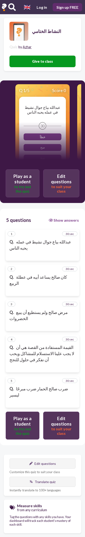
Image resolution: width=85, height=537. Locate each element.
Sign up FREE (67, 7)
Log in (42, 7)
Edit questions (45, 464)
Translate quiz (45, 482)
